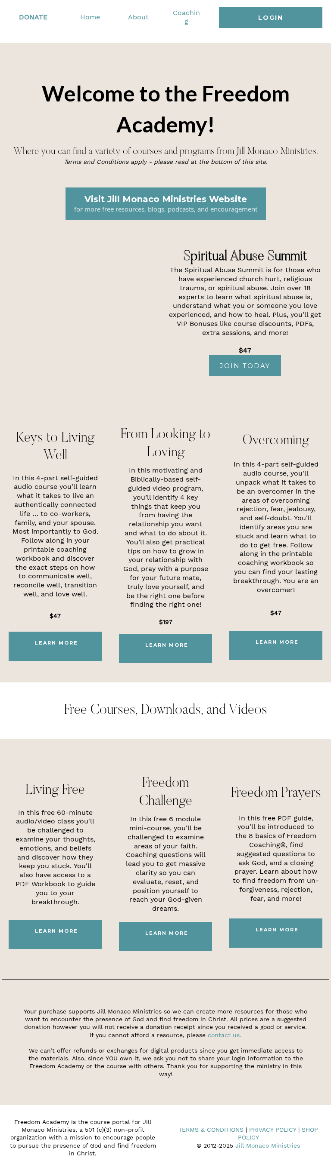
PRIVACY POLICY (272, 1129)
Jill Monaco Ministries (267, 1145)
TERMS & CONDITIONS (211, 1129)
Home (90, 17)
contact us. (224, 1035)
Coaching (186, 17)
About (138, 17)
